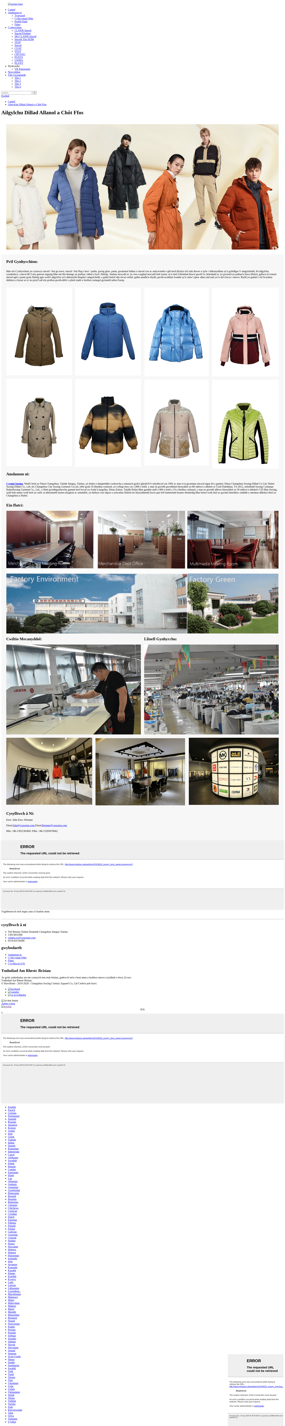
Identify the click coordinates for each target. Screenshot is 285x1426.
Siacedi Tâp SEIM (24, 39)
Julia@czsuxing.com (24, 825)
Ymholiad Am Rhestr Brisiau (16, 980)
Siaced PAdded (23, 33)
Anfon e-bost (8, 1003)
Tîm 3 (18, 83)
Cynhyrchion (15, 27)
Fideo (17, 24)
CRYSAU (20, 54)
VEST (18, 51)
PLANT (19, 63)
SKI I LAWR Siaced (25, 36)
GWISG (19, 60)
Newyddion (14, 72)
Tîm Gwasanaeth (17, 75)
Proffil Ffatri (21, 21)
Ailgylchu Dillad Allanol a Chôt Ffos (27, 104)
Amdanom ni (15, 12)
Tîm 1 (18, 78)
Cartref (11, 9)
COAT (18, 48)
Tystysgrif (20, 15)
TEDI (18, 42)
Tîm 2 (18, 80)
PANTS (19, 57)
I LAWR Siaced (23, 30)
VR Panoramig (22, 69)
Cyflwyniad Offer (24, 18)
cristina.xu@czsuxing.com (21, 937)
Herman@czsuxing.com (54, 825)
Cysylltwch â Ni (16, 963)
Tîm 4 (18, 86)
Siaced (18, 45)
